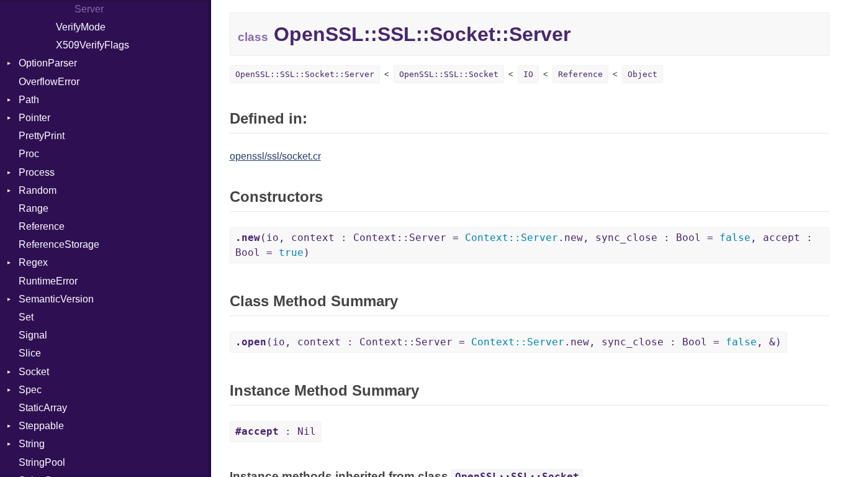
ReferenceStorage (59, 244)
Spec (30, 389)
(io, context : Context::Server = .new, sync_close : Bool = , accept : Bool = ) (524, 245)
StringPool (42, 462)
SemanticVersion (56, 299)
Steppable (41, 425)
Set (26, 317)
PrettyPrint (42, 135)
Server (89, 9)
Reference (42, 226)
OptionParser (48, 63)
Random (37, 190)
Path (29, 99)
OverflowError (49, 81)
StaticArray (43, 407)
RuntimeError (48, 281)
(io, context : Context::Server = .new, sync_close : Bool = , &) (508, 342)
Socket (34, 371)
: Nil (275, 431)
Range (33, 208)
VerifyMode (81, 27)
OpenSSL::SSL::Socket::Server (304, 74)
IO (528, 74)
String (32, 443)
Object (642, 74)
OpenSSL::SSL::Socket (448, 74)
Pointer (34, 117)
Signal (33, 335)
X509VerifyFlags (92, 45)
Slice (30, 353)
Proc (29, 153)
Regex (33, 262)
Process (37, 172)
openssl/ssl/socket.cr (275, 156)
